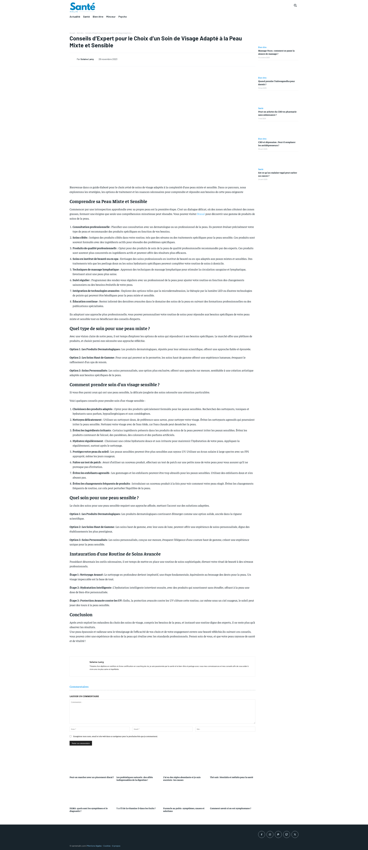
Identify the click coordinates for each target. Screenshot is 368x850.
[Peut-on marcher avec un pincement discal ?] (92, 762)
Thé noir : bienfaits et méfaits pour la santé (231, 777)
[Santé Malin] (82, 7)
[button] (295, 5)
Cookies (107, 846)
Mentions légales (94, 846)
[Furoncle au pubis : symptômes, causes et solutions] (186, 794)
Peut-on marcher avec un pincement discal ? (92, 777)
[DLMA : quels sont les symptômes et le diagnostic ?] (92, 794)
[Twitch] (286, 834)
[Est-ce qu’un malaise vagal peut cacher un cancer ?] (278, 160)
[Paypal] (278, 834)
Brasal (201, 214)
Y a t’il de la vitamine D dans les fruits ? (136, 808)
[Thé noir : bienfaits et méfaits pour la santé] (232, 762)
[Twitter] (295, 834)
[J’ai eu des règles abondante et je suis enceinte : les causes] (186, 762)
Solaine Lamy (87, 59)
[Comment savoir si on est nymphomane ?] (232, 794)
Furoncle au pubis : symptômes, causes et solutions (183, 809)
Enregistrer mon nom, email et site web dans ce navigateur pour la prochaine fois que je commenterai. (115, 736)
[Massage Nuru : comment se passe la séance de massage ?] (278, 38)
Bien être (80, 33)
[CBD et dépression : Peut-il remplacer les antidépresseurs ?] (278, 129)
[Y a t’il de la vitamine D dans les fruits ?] (139, 794)
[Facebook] (261, 834)
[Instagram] (270, 834)
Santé (260, 108)
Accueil (72, 33)
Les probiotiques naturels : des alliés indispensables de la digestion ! (134, 778)
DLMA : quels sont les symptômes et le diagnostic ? (89, 809)
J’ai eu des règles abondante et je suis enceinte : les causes (182, 778)
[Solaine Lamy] (73, 59)
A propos (116, 846)
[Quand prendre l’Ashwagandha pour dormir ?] (278, 68)
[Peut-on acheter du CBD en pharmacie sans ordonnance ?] (278, 99)
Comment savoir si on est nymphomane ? (230, 808)
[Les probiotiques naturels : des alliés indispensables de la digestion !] (139, 762)
